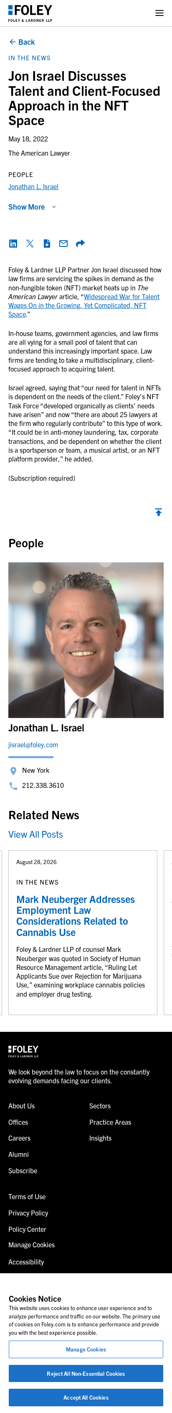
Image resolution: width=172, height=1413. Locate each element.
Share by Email (63, 243)
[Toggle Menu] (159, 13)
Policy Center (27, 1229)
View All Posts (35, 834)
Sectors (100, 1105)
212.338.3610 (43, 785)
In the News (29, 58)
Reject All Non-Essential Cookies (86, 1373)
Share (80, 243)
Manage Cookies (86, 1349)
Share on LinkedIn (13, 243)
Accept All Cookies (85, 1397)
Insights (100, 1137)
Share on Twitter (30, 243)
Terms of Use (27, 1196)
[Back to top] (159, 514)
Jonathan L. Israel (33, 186)
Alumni (18, 1154)
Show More (26, 206)
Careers (19, 1137)
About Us (21, 1105)
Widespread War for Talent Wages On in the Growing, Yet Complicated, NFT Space (83, 305)
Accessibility (26, 1261)
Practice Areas (110, 1122)
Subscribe (22, 1170)
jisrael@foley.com (33, 744)
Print (47, 243)
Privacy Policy (28, 1212)
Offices (18, 1122)
